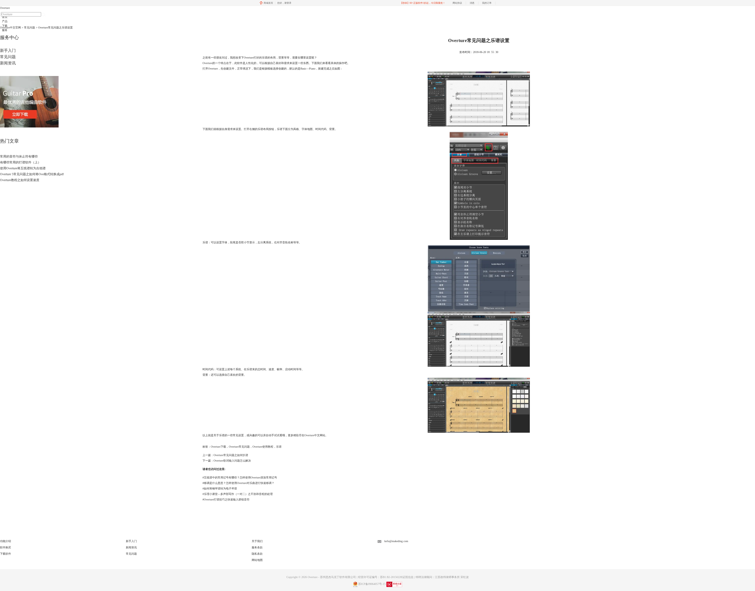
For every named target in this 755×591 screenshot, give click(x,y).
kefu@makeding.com (396, 541)
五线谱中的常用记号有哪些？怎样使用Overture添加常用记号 (240, 477)
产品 (4, 21)
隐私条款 (257, 553)
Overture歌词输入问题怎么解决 (232, 460)
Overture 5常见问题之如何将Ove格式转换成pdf (32, 174)
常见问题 (8, 57)
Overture (5, 7)
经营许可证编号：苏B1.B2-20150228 (380, 577)
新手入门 (8, 50)
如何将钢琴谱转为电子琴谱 (220, 488)
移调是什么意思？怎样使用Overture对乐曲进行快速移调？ (238, 483)
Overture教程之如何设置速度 (19, 180)
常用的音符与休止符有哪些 (19, 156)
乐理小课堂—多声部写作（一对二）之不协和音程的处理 (238, 494)
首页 (4, 17)
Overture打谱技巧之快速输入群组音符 (226, 499)
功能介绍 (5, 541)
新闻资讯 (8, 63)
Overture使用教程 (262, 446)
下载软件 (5, 553)
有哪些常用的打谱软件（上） (20, 162)
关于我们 (257, 541)
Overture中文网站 (314, 435)
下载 (4, 25)
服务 (4, 30)
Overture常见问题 (239, 446)
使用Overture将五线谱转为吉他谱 (23, 168)
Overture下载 (218, 446)
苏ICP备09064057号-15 (372, 584)
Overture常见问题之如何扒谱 (231, 455)
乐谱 (279, 446)
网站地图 (257, 560)
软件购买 (5, 547)
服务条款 (257, 547)
